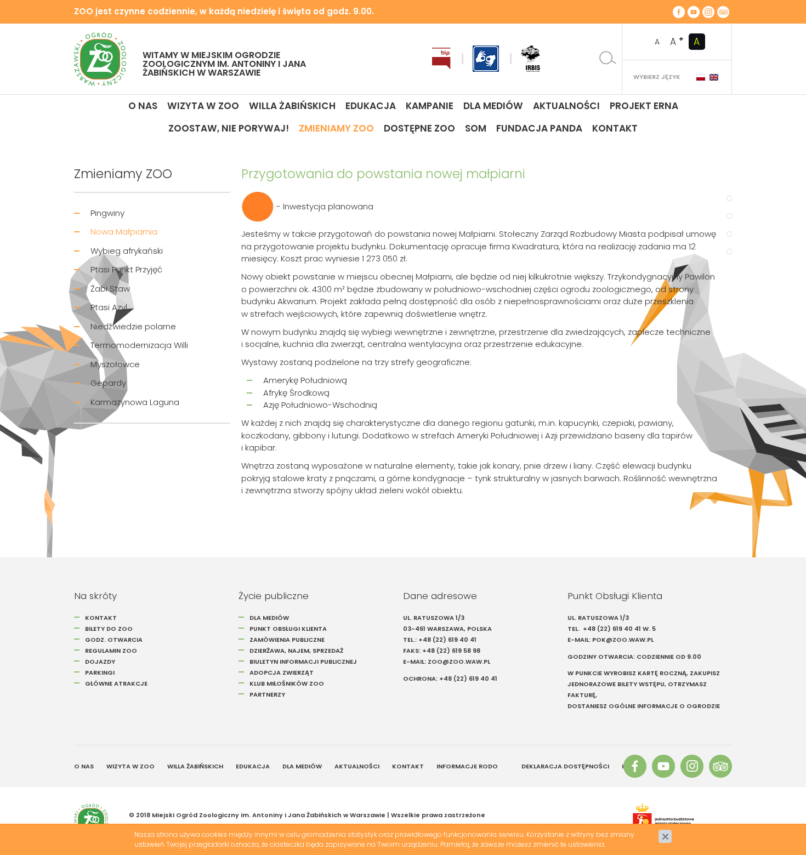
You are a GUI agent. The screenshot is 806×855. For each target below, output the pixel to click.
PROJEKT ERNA (644, 105)
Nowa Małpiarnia (123, 231)
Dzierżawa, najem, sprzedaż (296, 650)
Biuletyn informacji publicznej (303, 661)
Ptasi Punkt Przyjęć (126, 269)
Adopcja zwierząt (281, 672)
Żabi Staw (110, 288)
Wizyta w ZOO (130, 766)
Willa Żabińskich (292, 105)
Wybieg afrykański (126, 250)
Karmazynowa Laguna (134, 402)
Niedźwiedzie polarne (133, 326)
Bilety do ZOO (109, 628)
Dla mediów (493, 105)
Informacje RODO (467, 766)
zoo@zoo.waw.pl (459, 661)
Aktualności (566, 105)
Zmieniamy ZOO (336, 128)
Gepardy (108, 383)
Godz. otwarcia (114, 639)
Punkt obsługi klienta (288, 628)
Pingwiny (107, 213)
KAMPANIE (429, 105)
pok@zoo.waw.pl (623, 639)
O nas (142, 105)
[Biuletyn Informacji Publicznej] (441, 58)
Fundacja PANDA (539, 128)
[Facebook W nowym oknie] (679, 11)
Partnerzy (267, 694)
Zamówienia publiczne (287, 639)
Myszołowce (115, 364)
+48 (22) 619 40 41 (447, 639)
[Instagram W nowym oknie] (708, 11)
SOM (475, 128)
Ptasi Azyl (108, 307)
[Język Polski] (700, 77)
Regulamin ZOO (111, 650)
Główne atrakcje (117, 683)
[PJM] (486, 58)
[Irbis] (530, 58)
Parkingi (100, 672)
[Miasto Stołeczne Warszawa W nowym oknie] (676, 820)
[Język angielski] (713, 77)
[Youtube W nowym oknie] (694, 11)
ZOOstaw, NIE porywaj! (228, 128)
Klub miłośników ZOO (286, 683)
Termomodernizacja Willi (139, 345)
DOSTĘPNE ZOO (419, 128)
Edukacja (370, 105)
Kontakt (615, 128)
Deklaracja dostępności (565, 766)
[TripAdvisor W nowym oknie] (723, 11)
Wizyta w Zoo (203, 105)
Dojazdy (100, 661)
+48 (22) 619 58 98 (451, 650)
